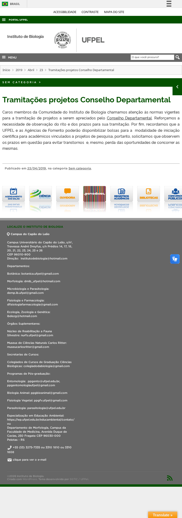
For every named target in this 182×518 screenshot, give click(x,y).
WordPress (30, 479)
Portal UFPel (18, 19)
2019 (19, 70)
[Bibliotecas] (143, 199)
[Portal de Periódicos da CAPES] (89, 199)
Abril (31, 70)
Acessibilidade (65, 12)
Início (6, 70)
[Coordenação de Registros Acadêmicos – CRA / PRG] (116, 199)
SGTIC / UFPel (79, 479)
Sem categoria (19, 82)
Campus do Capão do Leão (30, 234)
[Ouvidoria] (62, 199)
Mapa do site (114, 12)
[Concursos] (170, 199)
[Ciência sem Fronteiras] (35, 199)
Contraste (90, 12)
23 (41, 70)
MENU (11, 57)
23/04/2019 (36, 168)
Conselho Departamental (129, 117)
